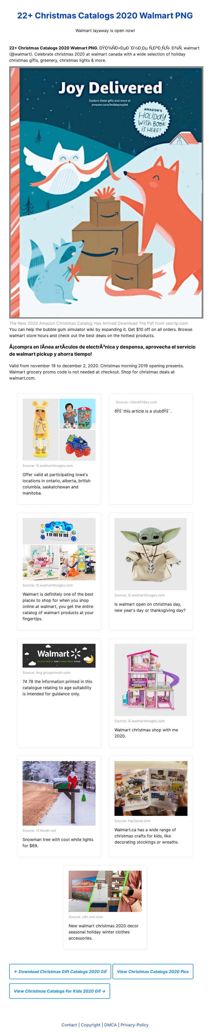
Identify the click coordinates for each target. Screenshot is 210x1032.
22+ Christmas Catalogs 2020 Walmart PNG (105, 15)
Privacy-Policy (135, 1024)
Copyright (90, 1024)
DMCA (110, 1024)
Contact (69, 1024)
